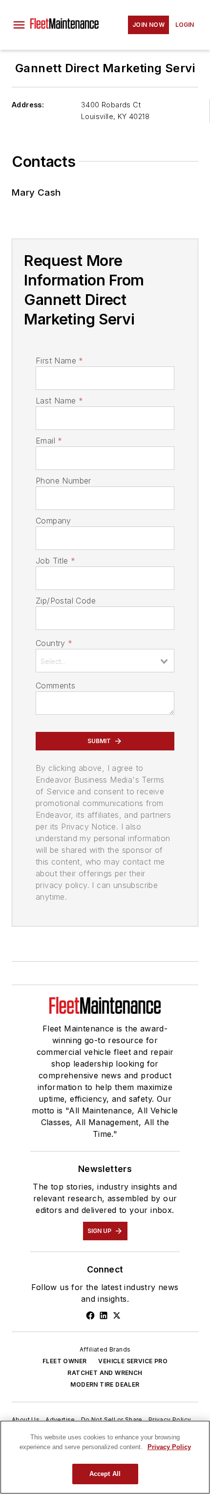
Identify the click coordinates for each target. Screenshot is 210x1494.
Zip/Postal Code (66, 601)
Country (54, 643)
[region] (105, 1457)
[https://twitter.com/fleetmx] (117, 1315)
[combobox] (105, 660)
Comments (55, 685)
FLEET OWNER (64, 1361)
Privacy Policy (169, 1419)
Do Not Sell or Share (112, 1419)
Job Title (55, 560)
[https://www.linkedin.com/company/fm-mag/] (103, 1315)
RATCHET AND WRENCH (104, 1372)
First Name (59, 360)
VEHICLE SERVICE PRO (133, 1361)
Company (53, 520)
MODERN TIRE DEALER (104, 1384)
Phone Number (63, 480)
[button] (19, 25)
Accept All (105, 1473)
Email (49, 440)
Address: (28, 105)
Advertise (60, 1419)
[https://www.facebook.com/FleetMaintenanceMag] (90, 1315)
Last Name (59, 400)
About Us (26, 1419)
